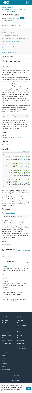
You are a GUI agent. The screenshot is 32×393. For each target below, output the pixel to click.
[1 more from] (2, 275)
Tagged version (8, 38)
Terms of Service (16, 378)
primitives (6, 278)
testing (19, 216)
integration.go (6, 257)
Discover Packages (7, 7)
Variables (5, 135)
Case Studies (5, 323)
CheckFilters (10, 213)
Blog (18, 338)
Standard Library (7, 335)
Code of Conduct (22, 348)
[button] (2, 33)
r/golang (4, 363)
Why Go (5, 317)
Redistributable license (10, 35)
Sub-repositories (6, 338)
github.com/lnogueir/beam (9, 9)
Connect (5, 352)
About (19, 332)
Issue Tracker (20, 340)
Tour (18, 323)
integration (10, 11)
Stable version (22, 38)
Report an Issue (16, 383)
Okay (28, 388)
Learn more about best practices (11, 41)
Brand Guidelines (21, 346)
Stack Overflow (21, 325)
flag (20, 159)
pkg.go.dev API (6, 343)
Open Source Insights (9, 52)
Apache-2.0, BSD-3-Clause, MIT (16, 23)
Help (18, 328)
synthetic (6, 281)
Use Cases (5, 320)
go (25, 9)
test (3, 11)
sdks (20, 9)
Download (20, 335)
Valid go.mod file (8, 33)
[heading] (7, 2)
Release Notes (21, 343)
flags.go (4, 255)
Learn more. (10, 391)
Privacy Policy (16, 380)
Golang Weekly (6, 369)
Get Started (21, 317)
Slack (3, 361)
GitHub (4, 358)
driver (5, 266)
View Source (26, 151)
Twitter (4, 355)
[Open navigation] (28, 2)
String (25, 159)
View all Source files (23, 250)
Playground (20, 320)
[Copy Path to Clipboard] (14, 11)
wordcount (6, 290)
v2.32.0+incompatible (10, 18)
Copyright (16, 375)
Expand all (27, 262)
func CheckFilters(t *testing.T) (12, 137)
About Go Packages (7, 340)
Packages (5, 332)
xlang (5, 297)
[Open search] (24, 2)
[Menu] (16, 56)
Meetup (4, 366)
